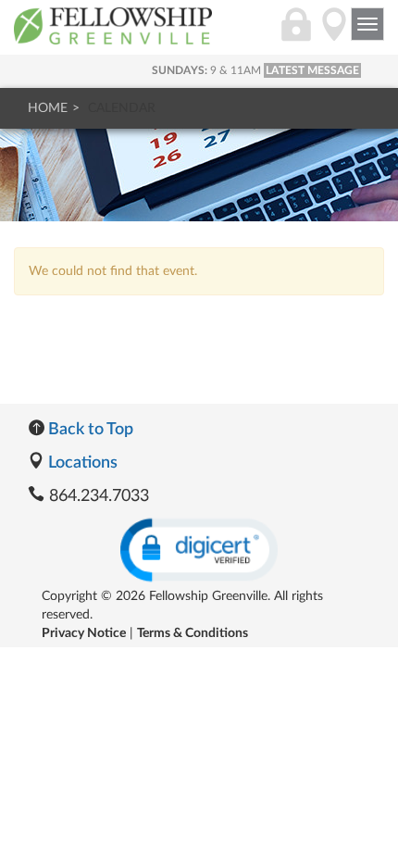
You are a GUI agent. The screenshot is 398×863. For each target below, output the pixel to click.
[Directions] (334, 34)
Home (48, 108)
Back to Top (88, 429)
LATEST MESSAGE (312, 70)
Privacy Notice (84, 633)
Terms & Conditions (192, 633)
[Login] (296, 34)
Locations (81, 463)
